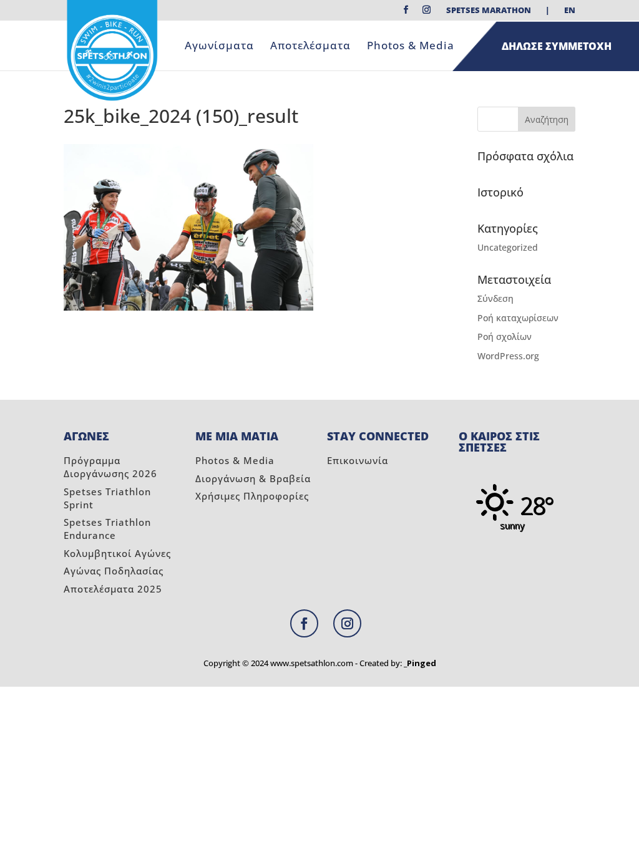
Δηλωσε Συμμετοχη (557, 46)
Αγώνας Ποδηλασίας (113, 570)
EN (569, 11)
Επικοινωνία (357, 460)
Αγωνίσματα (219, 46)
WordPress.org (508, 356)
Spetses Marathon (488, 11)
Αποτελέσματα (310, 46)
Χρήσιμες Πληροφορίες (252, 496)
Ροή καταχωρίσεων (518, 318)
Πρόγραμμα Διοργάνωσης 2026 (110, 467)
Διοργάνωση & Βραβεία (253, 478)
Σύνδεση (495, 298)
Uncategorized (507, 247)
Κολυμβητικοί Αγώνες (117, 553)
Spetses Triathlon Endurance (107, 528)
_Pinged (420, 663)
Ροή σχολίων (504, 336)
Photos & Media (410, 46)
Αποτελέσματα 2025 (113, 589)
